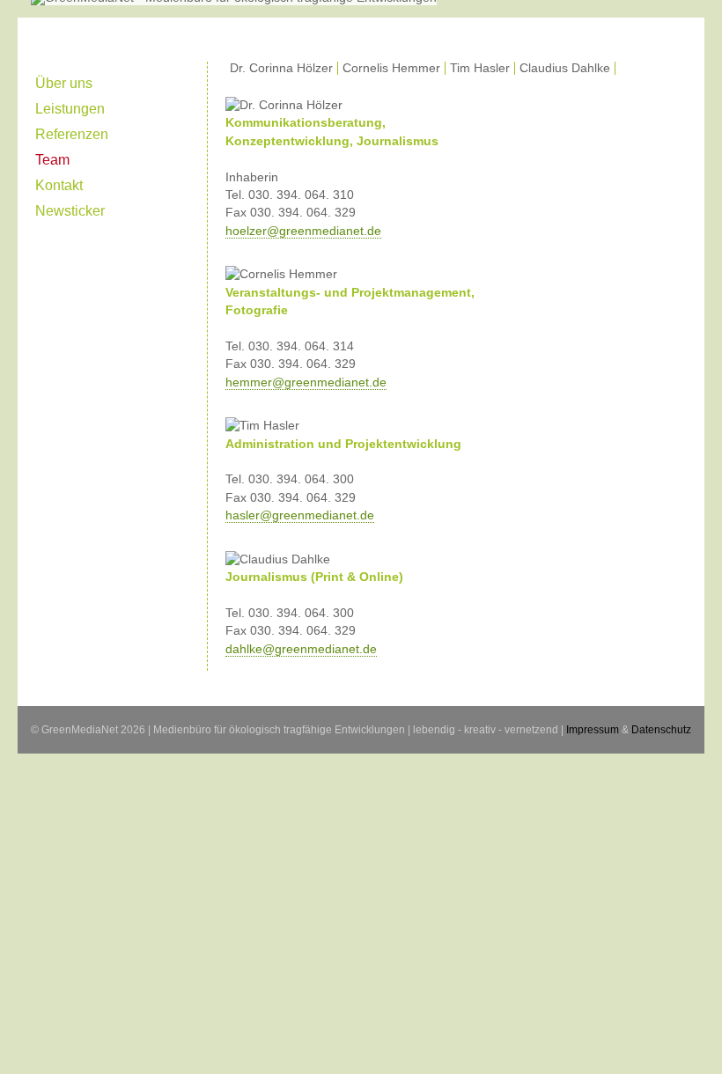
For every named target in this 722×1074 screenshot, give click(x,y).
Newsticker (70, 210)
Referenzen (71, 134)
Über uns (63, 83)
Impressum (592, 730)
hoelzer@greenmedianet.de (303, 231)
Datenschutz (661, 730)
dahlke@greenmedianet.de (301, 649)
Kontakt (59, 185)
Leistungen (70, 108)
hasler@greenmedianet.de (299, 515)
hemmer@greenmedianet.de (306, 382)
